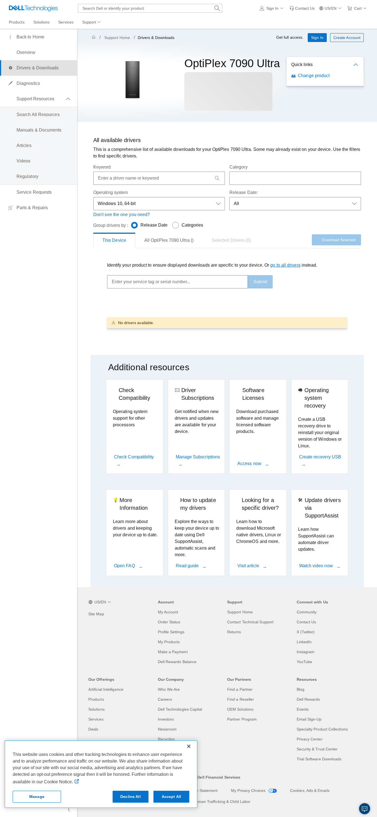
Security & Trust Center (317, 749)
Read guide (188, 565)
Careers (165, 699)
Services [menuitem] (65, 22)
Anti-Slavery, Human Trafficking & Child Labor (210, 801)
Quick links (302, 64)
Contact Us (306, 622)
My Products (169, 642)
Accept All (171, 796)
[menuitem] (92, 22)
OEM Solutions (240, 709)
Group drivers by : (110, 225)
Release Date (154, 225)
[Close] (189, 746)
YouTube (304, 662)
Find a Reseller (240, 699)
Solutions (96, 709)
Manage (36, 796)
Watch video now (316, 565)
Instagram (306, 652)
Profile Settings (171, 632)
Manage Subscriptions (198, 457)
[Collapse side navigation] (68, 809)
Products (96, 699)
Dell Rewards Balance (177, 662)
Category (238, 167)
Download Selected (338, 240)
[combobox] (150, 8)
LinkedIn (304, 642)
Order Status (169, 622)
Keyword (102, 167)
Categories (192, 225)
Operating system (110, 192)
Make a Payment (173, 652)
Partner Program (242, 719)
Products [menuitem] (17, 22)
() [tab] (168, 240)
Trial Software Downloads (319, 759)
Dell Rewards (308, 699)
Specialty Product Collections (322, 729)
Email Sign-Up (309, 719)
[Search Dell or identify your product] (217, 8)
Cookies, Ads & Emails (310, 790)
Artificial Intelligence (105, 689)
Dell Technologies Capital (180, 709)
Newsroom (167, 729)
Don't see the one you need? (121, 214)
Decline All (130, 796)
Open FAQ (125, 565)
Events (303, 709)
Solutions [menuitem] (41, 22)
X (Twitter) (306, 632)
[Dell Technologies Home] (33, 8)
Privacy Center (310, 739)
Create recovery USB (320, 457)
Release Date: (243, 192)
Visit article (248, 565)
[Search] (217, 178)
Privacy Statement (201, 790)
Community (307, 612)
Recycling (166, 739)
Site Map (96, 614)
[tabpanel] (227, 295)
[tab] (114, 240)
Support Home (117, 37)
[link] (302, 8)
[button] (272, 8)
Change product (314, 75)
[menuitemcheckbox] (38, 99)
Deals (93, 729)
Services (95, 719)
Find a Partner (240, 689)
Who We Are (169, 689)
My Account (168, 612)
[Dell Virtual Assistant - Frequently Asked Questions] (364, 808)
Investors (166, 719)
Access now (249, 463)
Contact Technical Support (250, 622)
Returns (234, 632)
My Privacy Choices (249, 790)
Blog (300, 689)
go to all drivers (285, 265)
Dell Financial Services (218, 777)
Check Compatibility (134, 457)
